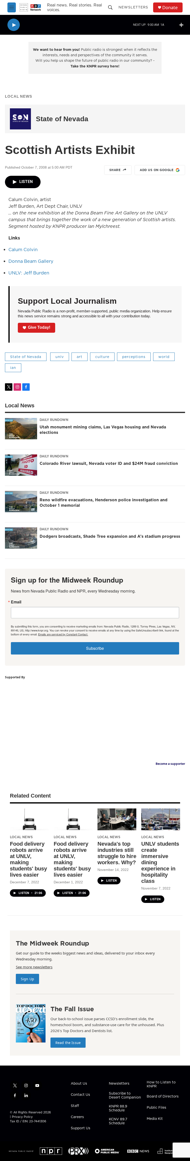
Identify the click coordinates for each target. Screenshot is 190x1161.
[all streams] (182, 25)
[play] (14, 25)
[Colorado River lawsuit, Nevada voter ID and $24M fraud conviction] (21, 465)
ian (13, 367)
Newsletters (133, 7)
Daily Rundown (54, 419)
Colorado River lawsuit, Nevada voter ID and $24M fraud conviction (109, 463)
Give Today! (39, 327)
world (163, 356)
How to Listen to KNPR (161, 1084)
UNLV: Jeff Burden (28, 273)
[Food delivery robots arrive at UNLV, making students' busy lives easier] (29, 819)
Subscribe (95, 648)
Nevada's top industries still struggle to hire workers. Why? (116, 853)
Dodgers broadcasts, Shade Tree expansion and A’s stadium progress (110, 536)
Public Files (156, 1108)
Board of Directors (163, 1097)
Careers (77, 1117)
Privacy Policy (22, 1117)
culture (102, 356)
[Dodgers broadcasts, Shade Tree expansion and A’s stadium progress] (21, 538)
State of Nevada (62, 119)
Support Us (80, 1128)
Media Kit (155, 1119)
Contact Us (80, 1095)
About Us (79, 1084)
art (79, 356)
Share (115, 170)
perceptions (133, 356)
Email (16, 602)
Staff (75, 1106)
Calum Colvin (23, 249)
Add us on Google (156, 170)
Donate (170, 7)
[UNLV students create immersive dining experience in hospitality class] (160, 819)
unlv (59, 356)
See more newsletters (34, 966)
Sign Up (27, 979)
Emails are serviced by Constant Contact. (63, 634)
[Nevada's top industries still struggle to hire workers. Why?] (116, 819)
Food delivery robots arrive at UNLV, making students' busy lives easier (28, 859)
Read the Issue (68, 1042)
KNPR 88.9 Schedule (118, 1108)
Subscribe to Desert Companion (125, 1096)
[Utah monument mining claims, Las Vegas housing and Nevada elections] (21, 428)
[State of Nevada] (20, 118)
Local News (18, 96)
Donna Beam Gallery (30, 261)
